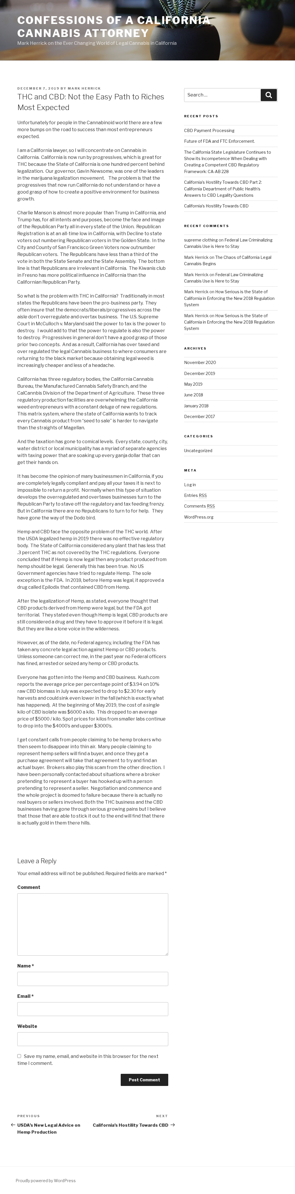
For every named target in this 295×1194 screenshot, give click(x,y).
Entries (195, 495)
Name (25, 966)
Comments (199, 506)
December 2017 (199, 416)
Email (25, 996)
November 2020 (200, 362)
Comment (28, 887)
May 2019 (193, 384)
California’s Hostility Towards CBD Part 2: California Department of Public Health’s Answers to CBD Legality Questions (223, 189)
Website (27, 1026)
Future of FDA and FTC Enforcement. (219, 141)
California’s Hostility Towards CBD (216, 205)
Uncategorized (198, 450)
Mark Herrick (84, 88)
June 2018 (193, 394)
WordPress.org (198, 517)
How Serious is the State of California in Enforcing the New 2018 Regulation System (229, 298)
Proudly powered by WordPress (46, 1180)
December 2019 (199, 373)
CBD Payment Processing (209, 130)
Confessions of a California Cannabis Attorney (114, 27)
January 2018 (196, 405)
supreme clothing (201, 239)
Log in (190, 484)
